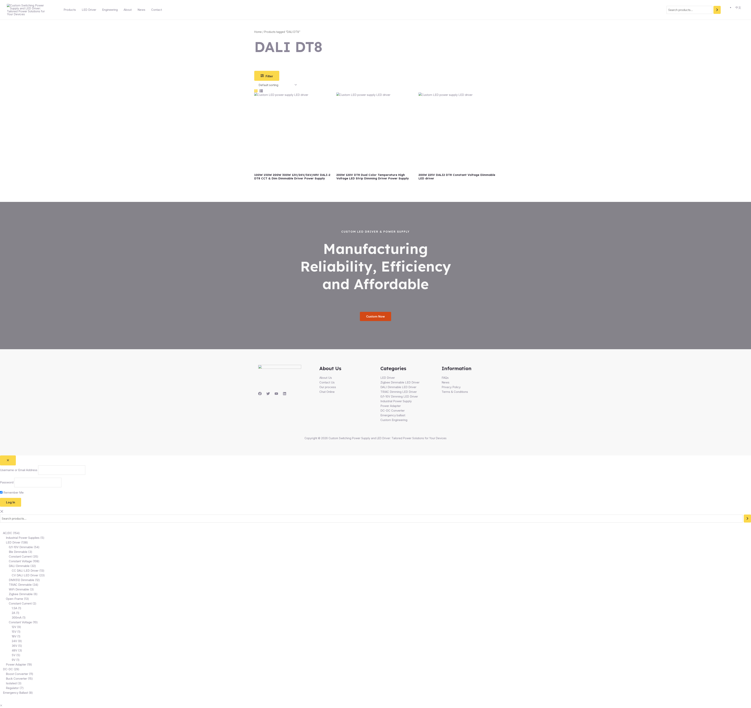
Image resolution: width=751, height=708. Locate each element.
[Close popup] (8, 460)
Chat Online (327, 392)
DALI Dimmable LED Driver (398, 387)
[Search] (717, 10)
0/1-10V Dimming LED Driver (399, 396)
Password (6, 482)
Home (258, 31)
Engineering (110, 10)
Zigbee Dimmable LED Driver (400, 382)
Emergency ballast (392, 415)
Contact (156, 10)
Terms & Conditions (455, 392)
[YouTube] (276, 393)
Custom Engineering (393, 420)
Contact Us (327, 382)
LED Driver (89, 10)
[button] (1, 705)
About (128, 10)
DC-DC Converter (392, 410)
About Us (325, 378)
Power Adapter (390, 406)
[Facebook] (260, 393)
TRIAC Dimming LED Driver (398, 392)
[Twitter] (268, 393)
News (141, 10)
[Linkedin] (284, 393)
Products (70, 10)
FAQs (445, 378)
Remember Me (13, 492)
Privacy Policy (451, 387)
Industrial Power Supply (396, 401)
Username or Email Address (18, 470)
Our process (327, 387)
